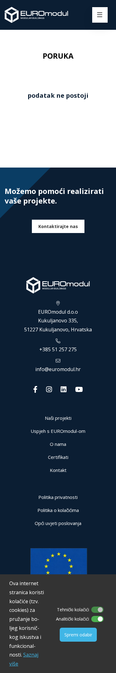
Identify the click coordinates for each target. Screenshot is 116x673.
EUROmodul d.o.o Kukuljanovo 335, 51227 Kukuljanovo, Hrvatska (58, 320)
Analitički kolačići (72, 619)
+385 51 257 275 (58, 349)
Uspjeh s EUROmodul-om (58, 431)
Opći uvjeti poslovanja (58, 523)
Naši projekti (58, 418)
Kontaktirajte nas (58, 226)
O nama (58, 444)
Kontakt (58, 470)
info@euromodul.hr (58, 369)
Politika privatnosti (58, 497)
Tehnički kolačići (73, 609)
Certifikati (58, 457)
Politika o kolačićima (58, 510)
